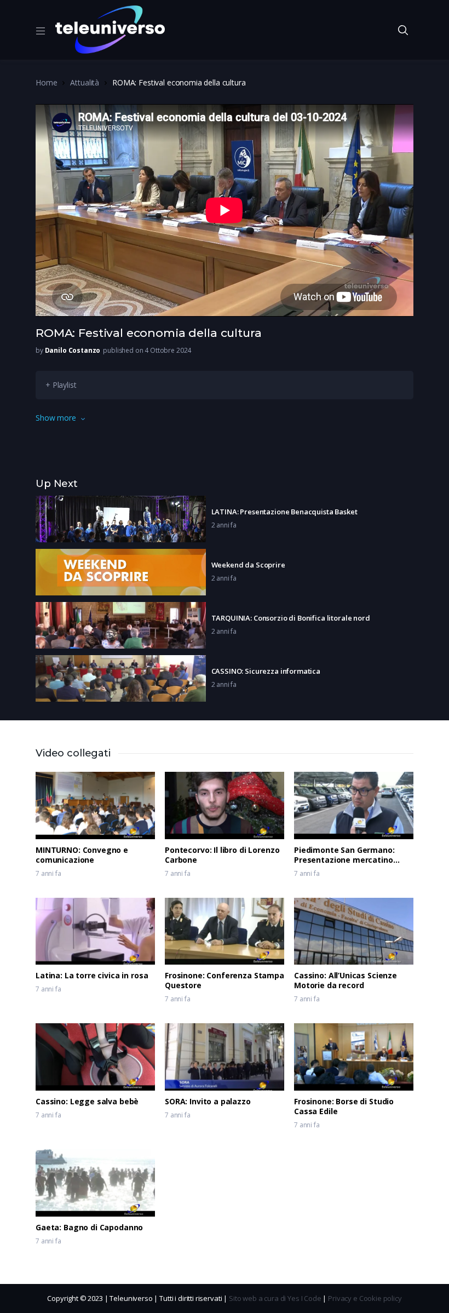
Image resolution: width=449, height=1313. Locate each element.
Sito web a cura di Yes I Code (275, 1298)
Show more (56, 417)
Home (46, 82)
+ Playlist (61, 385)
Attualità (84, 82)
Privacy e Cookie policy (365, 1298)
